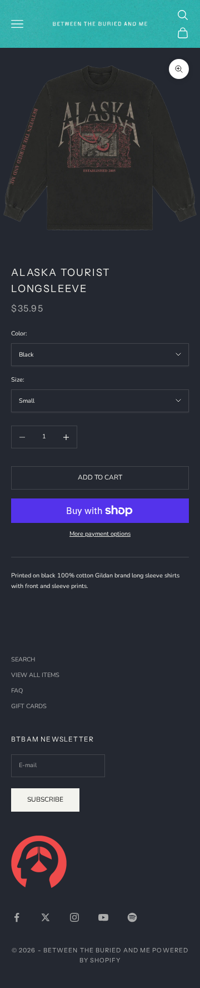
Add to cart (100, 477)
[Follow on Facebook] (16, 917)
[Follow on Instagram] (74, 917)
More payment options (100, 534)
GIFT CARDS (29, 706)
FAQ (17, 690)
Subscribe (45, 799)
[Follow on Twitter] (45, 917)
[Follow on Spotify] (132, 917)
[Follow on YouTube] (103, 917)
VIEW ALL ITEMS (35, 675)
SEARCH (23, 659)
